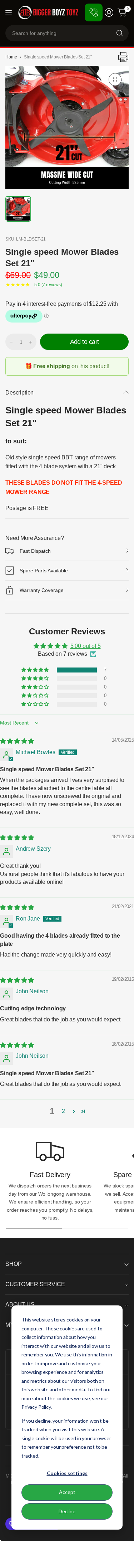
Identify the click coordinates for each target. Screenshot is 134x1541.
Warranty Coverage (42, 590)
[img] (17, 741)
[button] (35, 670)
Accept (67, 1492)
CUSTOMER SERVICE (35, 1284)
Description (19, 393)
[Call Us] (94, 12)
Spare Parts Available (44, 570)
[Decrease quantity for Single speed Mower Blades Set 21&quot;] (11, 342)
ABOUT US (20, 1305)
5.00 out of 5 (85, 646)
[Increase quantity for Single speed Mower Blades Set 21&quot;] (30, 342)
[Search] (120, 33)
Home (11, 57)
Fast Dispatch (35, 551)
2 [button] (63, 1111)
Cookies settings (67, 1473)
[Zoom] (115, 79)
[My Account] (109, 12)
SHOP (13, 1264)
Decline (67, 1511)
